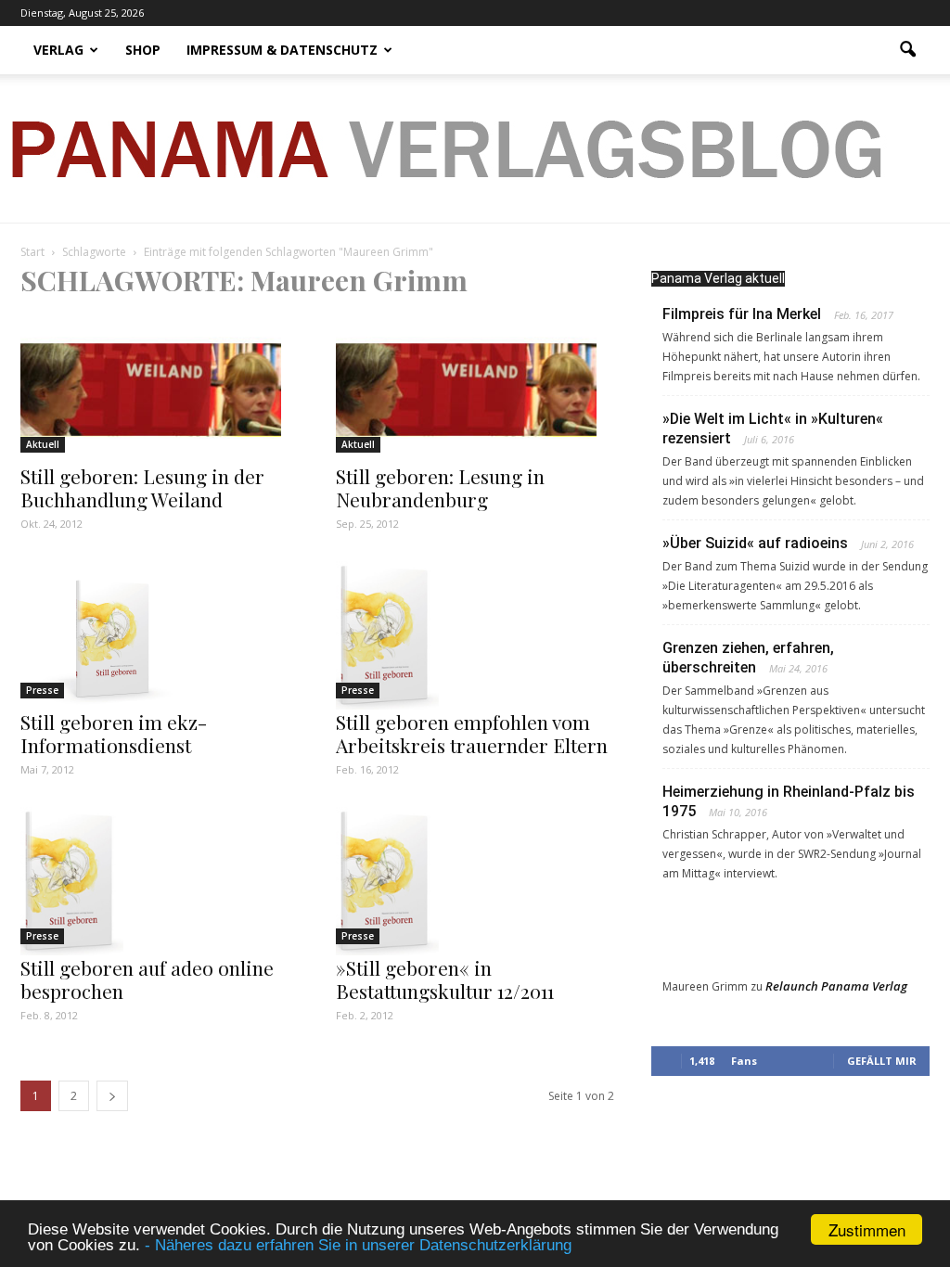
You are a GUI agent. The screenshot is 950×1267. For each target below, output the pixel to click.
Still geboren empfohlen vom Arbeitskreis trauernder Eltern (472, 733)
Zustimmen (866, 1229)
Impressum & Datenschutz (282, 49)
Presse (42, 690)
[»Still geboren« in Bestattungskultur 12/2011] (475, 881)
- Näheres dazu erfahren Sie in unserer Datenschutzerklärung (358, 1245)
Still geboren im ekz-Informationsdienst (113, 733)
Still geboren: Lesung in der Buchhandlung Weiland (142, 487)
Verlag (58, 49)
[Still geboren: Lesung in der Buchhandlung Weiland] (159, 389)
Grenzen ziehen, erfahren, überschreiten (748, 657)
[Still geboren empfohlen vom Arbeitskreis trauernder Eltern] (475, 635)
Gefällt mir (882, 1061)
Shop (142, 49)
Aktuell (42, 444)
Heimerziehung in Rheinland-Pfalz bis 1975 (788, 801)
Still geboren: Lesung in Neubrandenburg (440, 487)
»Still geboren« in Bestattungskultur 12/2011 (445, 979)
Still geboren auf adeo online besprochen (147, 979)
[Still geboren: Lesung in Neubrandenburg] (475, 389)
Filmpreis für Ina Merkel (741, 314)
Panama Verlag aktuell (718, 278)
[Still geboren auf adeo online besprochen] (159, 881)
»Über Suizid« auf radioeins (755, 543)
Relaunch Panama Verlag (836, 986)
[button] (907, 50)
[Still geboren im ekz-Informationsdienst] (159, 635)
